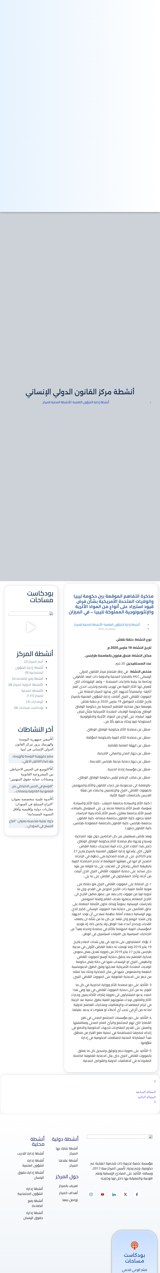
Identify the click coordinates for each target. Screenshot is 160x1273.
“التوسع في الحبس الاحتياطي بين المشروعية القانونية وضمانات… (32, 788)
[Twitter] (125, 1194)
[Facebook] (137, 1194)
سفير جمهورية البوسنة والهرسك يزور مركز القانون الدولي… (32, 758)
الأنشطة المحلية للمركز (57, 402)
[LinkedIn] (114, 1194)
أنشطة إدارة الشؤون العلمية (90, 402)
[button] (31, 628)
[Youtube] (102, 1194)
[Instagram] (91, 1194)
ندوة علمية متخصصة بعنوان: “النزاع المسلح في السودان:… (31, 823)
